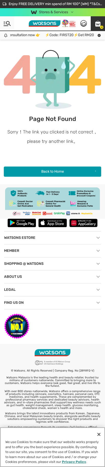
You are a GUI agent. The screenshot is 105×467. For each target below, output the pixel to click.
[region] (52, 447)
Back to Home (52, 171)
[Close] (98, 434)
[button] (98, 23)
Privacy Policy (74, 462)
